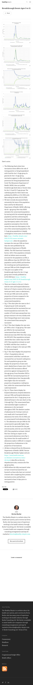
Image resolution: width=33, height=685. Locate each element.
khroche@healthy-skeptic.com (20, 534)
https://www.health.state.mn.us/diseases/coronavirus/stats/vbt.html (14, 457)
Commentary (6, 639)
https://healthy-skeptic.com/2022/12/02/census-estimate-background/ (15, 238)
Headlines (5, 642)
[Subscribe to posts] (4, 672)
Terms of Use (23, 630)
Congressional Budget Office (11, 655)
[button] (30, 2)
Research (5, 645)
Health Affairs (6, 658)
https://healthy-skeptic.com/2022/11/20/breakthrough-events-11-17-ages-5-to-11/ (17, 279)
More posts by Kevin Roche (16, 541)
